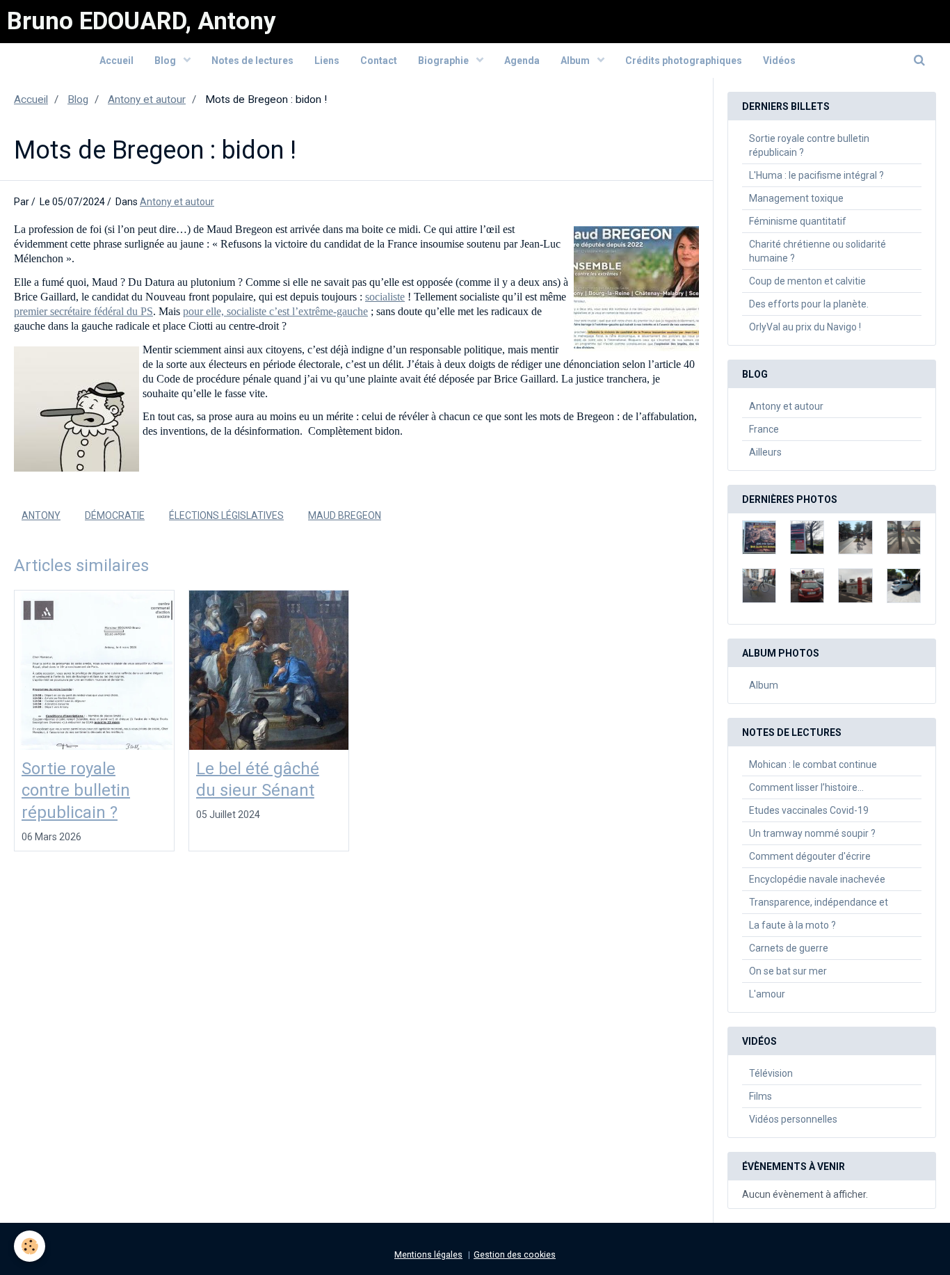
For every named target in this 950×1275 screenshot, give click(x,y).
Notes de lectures (252, 60)
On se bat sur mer (788, 971)
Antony (41, 515)
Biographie (444, 60)
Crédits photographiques (683, 60)
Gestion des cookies (515, 1254)
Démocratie (115, 515)
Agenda (522, 60)
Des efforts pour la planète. (809, 304)
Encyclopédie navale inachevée (817, 879)
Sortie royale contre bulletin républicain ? (76, 789)
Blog (166, 60)
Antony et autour (147, 99)
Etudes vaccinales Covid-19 (809, 810)
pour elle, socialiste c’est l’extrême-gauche (275, 311)
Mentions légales (428, 1254)
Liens (326, 60)
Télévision (771, 1073)
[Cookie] (29, 1246)
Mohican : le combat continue (813, 764)
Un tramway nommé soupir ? (812, 833)
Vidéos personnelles (793, 1119)
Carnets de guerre (788, 948)
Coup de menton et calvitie (807, 281)
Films (760, 1096)
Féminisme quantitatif (797, 221)
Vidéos (779, 60)
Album (576, 60)
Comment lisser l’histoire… (806, 787)
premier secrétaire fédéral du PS (83, 311)
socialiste (385, 297)
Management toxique (796, 198)
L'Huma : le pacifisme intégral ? (816, 175)
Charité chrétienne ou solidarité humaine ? (817, 251)
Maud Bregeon (344, 515)
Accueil (116, 60)
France (764, 429)
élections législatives (226, 515)
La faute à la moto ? (792, 925)
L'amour (767, 994)
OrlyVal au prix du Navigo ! (805, 326)
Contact (378, 60)
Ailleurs (765, 452)
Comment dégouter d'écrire (810, 856)
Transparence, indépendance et (818, 902)
